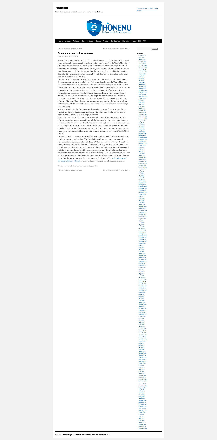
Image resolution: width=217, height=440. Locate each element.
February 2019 (142, 231)
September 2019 (143, 216)
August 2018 (142, 243)
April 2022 (141, 153)
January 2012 (142, 402)
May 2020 (141, 200)
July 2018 (141, 245)
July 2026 (141, 57)
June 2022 (141, 149)
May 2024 (141, 104)
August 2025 (142, 74)
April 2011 (141, 420)
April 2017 (141, 276)
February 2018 (142, 255)
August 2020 (142, 194)
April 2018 (141, 251)
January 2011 (142, 426)
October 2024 (142, 94)
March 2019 (142, 229)
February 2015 (142, 329)
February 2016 (142, 304)
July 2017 (141, 269)
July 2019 (141, 221)
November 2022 (143, 139)
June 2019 (141, 223)
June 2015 (141, 320)
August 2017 (142, 267)
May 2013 (141, 369)
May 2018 (141, 249)
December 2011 (143, 404)
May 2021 (141, 176)
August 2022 (142, 145)
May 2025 (141, 80)
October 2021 (142, 165)
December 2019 (143, 210)
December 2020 (143, 186)
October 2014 (142, 337)
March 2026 (142, 59)
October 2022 (142, 141)
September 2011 (143, 410)
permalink (94, 166)
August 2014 (142, 341)
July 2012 (141, 390)
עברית (133, 41)
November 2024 (143, 92)
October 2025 (142, 70)
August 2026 (142, 55)
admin (76, 56)
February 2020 (142, 206)
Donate (125, 41)
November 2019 (143, 212)
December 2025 (143, 66)
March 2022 (142, 155)
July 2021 (141, 172)
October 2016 (142, 288)
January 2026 (142, 64)
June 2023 (141, 125)
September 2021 (143, 168)
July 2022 (141, 147)
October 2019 (142, 214)
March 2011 (142, 422)
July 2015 (141, 318)
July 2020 (141, 196)
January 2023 (142, 135)
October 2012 (142, 384)
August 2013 (142, 363)
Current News (87, 41)
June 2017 (141, 271)
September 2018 (143, 241)
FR (139, 41)
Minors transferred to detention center (70, 49)
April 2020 (141, 202)
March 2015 (142, 327)
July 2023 (141, 123)
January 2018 (142, 257)
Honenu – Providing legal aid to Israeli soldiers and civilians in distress (82, 435)
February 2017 (142, 280)
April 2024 (141, 106)
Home (60, 41)
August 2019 (142, 218)
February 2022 (142, 157)
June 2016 (141, 296)
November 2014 (143, 335)
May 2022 (141, 151)
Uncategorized (77, 166)
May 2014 (141, 347)
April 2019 (141, 227)
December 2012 (143, 380)
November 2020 (143, 188)
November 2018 (143, 237)
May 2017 (141, 274)
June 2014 (141, 345)
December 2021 (143, 161)
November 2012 (143, 382)
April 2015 (141, 324)
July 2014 (141, 343)
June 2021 (141, 174)
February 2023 (142, 133)
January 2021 (142, 184)
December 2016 (143, 284)
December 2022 (143, 137)
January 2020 (142, 208)
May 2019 (141, 225)
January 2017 (142, 282)
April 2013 (141, 371)
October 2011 (142, 408)
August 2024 (142, 98)
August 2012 (142, 388)
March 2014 (142, 351)
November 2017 (143, 261)
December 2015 (143, 308)
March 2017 (142, 278)
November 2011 (143, 406)
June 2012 (141, 392)
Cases (98, 41)
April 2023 (141, 129)
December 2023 (143, 115)
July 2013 (141, 365)
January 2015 (142, 331)
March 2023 (142, 131)
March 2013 (142, 373)
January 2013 (142, 378)
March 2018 (142, 253)
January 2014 (142, 355)
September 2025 (143, 72)
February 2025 (142, 86)
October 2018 (142, 239)
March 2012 (142, 398)
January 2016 (142, 306)
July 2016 (141, 294)
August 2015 (142, 316)
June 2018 (141, 247)
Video (105, 41)
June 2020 (141, 198)
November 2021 (143, 163)
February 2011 (142, 424)
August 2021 (142, 170)
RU (144, 41)
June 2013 (141, 367)
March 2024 (142, 108)
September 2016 (143, 290)
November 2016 (143, 286)
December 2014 (143, 333)
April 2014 (141, 349)
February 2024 (142, 110)
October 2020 (142, 190)
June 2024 (141, 102)
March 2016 (142, 302)
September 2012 (143, 386)
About (68, 41)
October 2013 (142, 359)
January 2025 (142, 88)
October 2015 (142, 312)
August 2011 (142, 412)
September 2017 (143, 265)
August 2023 (142, 121)
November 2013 (143, 357)
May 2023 (141, 127)
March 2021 (142, 180)
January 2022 (142, 159)
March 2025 (142, 84)
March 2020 (142, 204)
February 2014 (142, 353)
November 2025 (143, 68)
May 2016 (141, 298)
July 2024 (141, 100)
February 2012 (142, 400)
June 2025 (141, 78)
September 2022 (143, 143)
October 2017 (142, 263)
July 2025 (141, 76)
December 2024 (143, 90)
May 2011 (141, 418)
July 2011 (141, 414)
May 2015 (141, 322)
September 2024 (143, 96)
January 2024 (142, 112)
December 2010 (143, 428)
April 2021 (141, 178)
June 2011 (141, 416)
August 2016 (142, 292)
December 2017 (143, 259)
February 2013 (142, 375)
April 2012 (141, 396)
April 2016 (141, 300)
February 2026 (142, 62)
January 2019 (142, 233)
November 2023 (143, 117)
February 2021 (142, 182)
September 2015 (143, 314)
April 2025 (141, 82)
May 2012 (141, 394)
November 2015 (143, 310)
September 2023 (143, 119)
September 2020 (143, 192)
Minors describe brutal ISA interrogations (116, 49)
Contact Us (115, 41)
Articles (76, 41)
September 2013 (143, 361)
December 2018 (143, 235)
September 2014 (143, 339)
